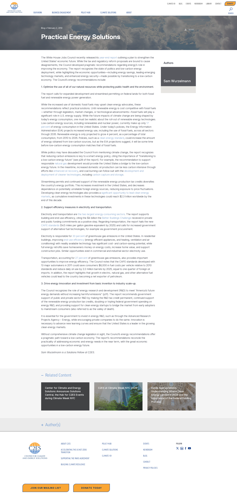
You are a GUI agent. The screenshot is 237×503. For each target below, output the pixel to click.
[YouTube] (190, 448)
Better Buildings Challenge (116, 217)
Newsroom (198, 4)
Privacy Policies (150, 468)
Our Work (37, 12)
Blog (180, 4)
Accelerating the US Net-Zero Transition (74, 451)
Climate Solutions (108, 12)
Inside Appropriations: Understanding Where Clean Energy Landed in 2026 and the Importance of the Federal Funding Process (171, 394)
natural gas (61, 163)
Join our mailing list (45, 488)
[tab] (178, 76)
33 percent (79, 236)
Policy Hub (85, 12)
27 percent (81, 257)
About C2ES (65, 443)
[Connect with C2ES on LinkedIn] (182, 448)
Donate (230, 3)
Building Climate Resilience (73, 464)
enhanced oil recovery (65, 170)
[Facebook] (186, 448)
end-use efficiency (74, 239)
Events (188, 4)
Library (209, 4)
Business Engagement (61, 12)
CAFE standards (50, 225)
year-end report (108, 57)
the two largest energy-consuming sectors (101, 214)
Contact (218, 4)
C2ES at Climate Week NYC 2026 (117, 387)
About (129, 12)
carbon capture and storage (108, 174)
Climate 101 (171, 4)
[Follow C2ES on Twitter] (178, 448)
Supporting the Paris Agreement (75, 458)
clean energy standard (111, 137)
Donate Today (91, 488)
